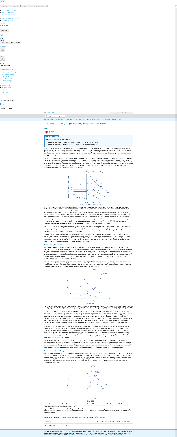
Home (51, 119)
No (67, 425)
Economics (72, 119)
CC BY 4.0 (121, 416)
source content (71, 417)
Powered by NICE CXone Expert (66, 431)
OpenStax (51, 131)
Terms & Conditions (81, 434)
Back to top (46, 421)
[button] (5, 91)
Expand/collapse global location (132, 119)
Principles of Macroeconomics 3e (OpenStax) (105, 119)
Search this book (4, 25)
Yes (61, 425)
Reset (2, 40)
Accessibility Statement (91, 434)
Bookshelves (61, 119)
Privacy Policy (71, 434)
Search (46, 116)
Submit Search (4, 30)
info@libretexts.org (119, 434)
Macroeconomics (84, 119)
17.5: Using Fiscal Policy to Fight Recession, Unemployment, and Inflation (68, 416)
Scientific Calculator (8, 80)
